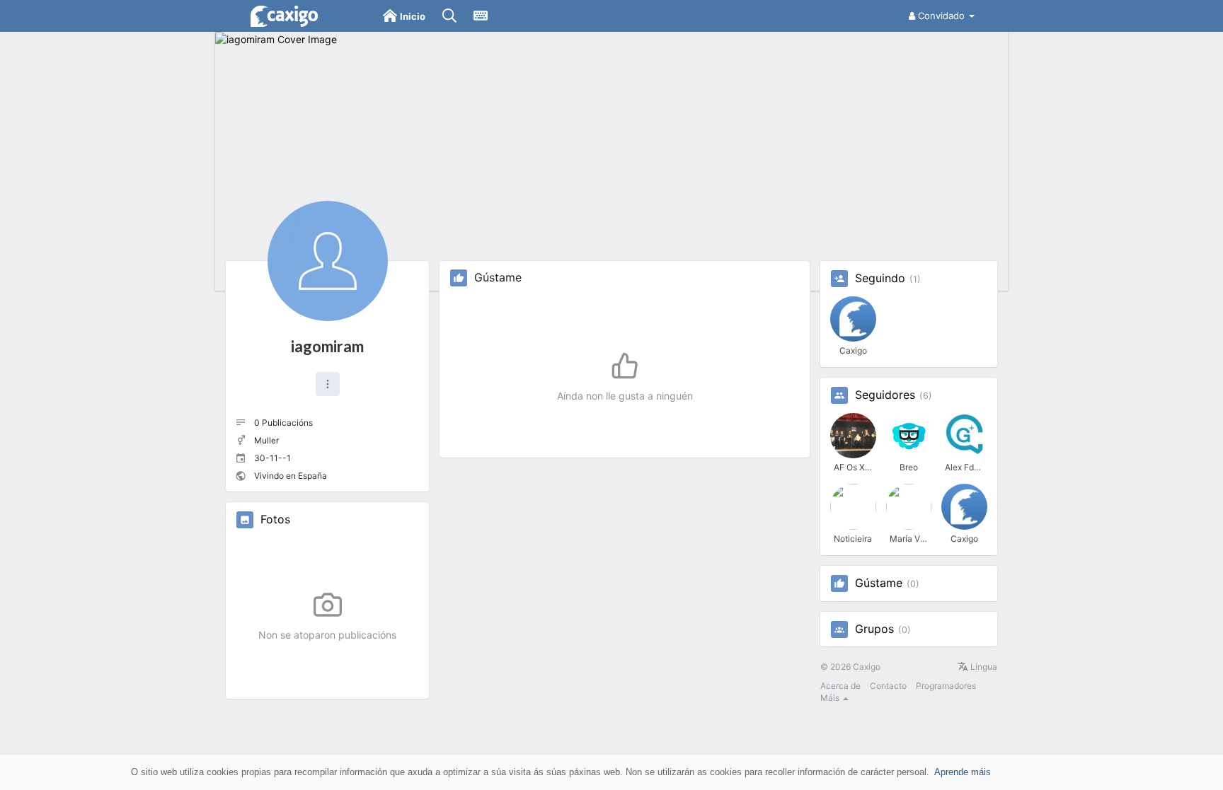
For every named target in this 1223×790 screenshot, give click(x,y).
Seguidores (885, 395)
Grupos (874, 629)
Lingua (982, 666)
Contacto (888, 685)
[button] (328, 384)
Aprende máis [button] (962, 772)
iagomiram (327, 346)
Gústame (878, 583)
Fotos (275, 519)
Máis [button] (831, 697)
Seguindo (880, 278)
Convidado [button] (941, 15)
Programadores (946, 685)
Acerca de (840, 685)
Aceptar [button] (1173, 772)
